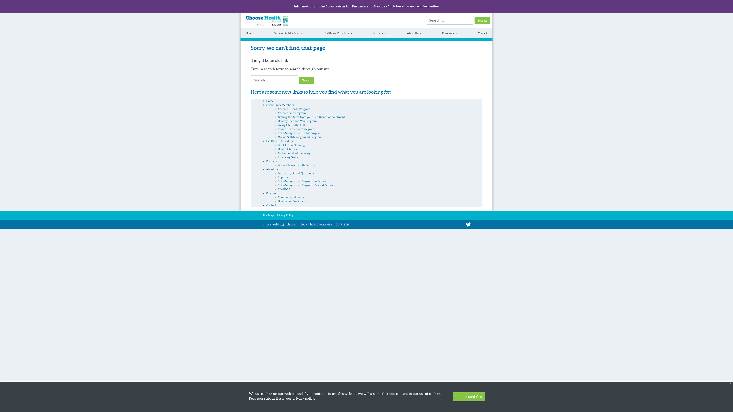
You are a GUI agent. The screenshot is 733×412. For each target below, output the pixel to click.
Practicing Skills (288, 157)
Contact (482, 33)
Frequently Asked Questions (296, 173)
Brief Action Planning (291, 145)
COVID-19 (284, 189)
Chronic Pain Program (292, 113)
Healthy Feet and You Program (297, 121)
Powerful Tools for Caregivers (296, 129)
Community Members (286, 33)
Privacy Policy (284, 215)
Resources (448, 33)
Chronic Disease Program (294, 109)
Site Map (268, 215)
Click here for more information (413, 6)
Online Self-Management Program (300, 137)
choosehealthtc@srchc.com (279, 224)
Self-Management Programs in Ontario (302, 181)
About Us (412, 33)
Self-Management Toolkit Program (299, 133)
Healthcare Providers (336, 33)
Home (249, 33)
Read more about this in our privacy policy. (282, 398)
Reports (283, 177)
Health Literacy (287, 149)
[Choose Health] (264, 25)
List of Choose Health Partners (297, 165)
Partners (378, 33)
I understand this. (468, 397)
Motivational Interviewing (294, 153)
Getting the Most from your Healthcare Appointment (311, 117)
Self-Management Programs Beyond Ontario (306, 185)
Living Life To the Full (291, 125)
